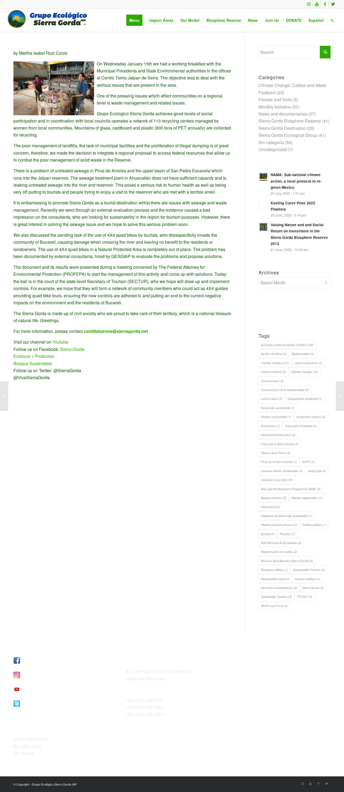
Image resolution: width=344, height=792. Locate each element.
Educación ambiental (301, 426)
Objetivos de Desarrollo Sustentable (286, 516)
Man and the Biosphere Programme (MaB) (291, 489)
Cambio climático (275, 363)
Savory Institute (307, 579)
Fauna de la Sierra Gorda (280, 444)
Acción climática (273, 353)
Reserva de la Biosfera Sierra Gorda (287, 561)
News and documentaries (283, 114)
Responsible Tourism (309, 569)
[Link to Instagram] (309, 4)
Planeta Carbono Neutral (279, 524)
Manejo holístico (273, 498)
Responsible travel (275, 579)
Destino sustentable (276, 416)
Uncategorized (272, 149)
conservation (271, 398)
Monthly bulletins (275, 107)
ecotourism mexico (311, 416)
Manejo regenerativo (307, 498)
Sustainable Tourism (276, 596)
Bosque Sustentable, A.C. (262, 659)
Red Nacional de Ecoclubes (281, 542)
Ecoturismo (270, 426)
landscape (317, 471)
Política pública (315, 524)
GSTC (308, 461)
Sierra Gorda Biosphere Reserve (290, 121)
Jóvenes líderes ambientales (282, 471)
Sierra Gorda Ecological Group (288, 135)
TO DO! (304, 596)
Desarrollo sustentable (278, 408)
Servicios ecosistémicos (279, 587)
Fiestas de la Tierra (276, 453)
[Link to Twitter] (333, 4)
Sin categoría (271, 142)
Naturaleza (270, 506)
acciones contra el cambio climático (287, 345)
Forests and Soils (275, 99)
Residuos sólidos (274, 569)
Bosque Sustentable (32, 363)
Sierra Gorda (72, 349)
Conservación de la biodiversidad (285, 390)
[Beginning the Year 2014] (4, 396)
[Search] (332, 20)
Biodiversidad (303, 353)
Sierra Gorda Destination (282, 128)
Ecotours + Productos (33, 356)
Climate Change (304, 371)
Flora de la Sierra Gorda (279, 461)
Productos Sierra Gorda (260, 673)
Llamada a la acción (277, 479)
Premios (287, 534)
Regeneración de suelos (279, 551)
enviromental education (278, 434)
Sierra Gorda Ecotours (259, 666)
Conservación (272, 381)
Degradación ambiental (305, 398)
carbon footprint (273, 371)
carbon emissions (308, 363)
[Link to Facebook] (325, 4)
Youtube (60, 342)
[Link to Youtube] (317, 4)
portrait (268, 534)
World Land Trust (274, 605)
